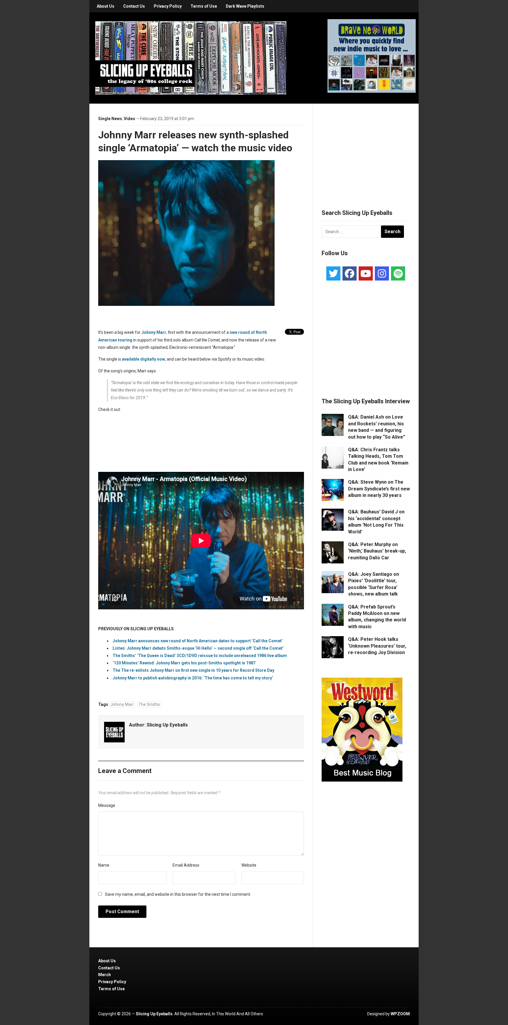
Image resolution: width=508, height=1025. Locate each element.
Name (103, 865)
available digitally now (143, 359)
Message (106, 805)
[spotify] (398, 273)
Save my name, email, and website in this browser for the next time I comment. (178, 894)
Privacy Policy (168, 6)
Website (248, 865)
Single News (110, 118)
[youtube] (366, 273)
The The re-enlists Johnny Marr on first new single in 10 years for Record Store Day (193, 670)
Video (129, 118)
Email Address (186, 865)
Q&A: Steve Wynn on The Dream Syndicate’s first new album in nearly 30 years (379, 488)
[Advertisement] (366, 149)
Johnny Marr (153, 332)
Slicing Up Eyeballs (167, 725)
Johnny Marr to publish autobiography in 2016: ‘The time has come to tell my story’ (193, 678)
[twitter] (333, 273)
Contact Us (134, 6)
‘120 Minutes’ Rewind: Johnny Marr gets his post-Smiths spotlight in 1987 (184, 663)
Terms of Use (203, 6)
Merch (104, 974)
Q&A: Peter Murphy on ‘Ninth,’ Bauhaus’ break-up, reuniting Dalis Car (377, 551)
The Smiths (149, 704)
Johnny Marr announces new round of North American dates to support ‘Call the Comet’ (198, 640)
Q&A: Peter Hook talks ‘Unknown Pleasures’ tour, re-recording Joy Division (377, 645)
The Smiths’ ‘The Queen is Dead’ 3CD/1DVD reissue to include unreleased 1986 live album (200, 655)
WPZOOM (400, 1013)
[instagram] (382, 273)
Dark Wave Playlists (245, 6)
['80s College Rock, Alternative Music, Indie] (190, 57)
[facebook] (349, 273)
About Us (105, 6)
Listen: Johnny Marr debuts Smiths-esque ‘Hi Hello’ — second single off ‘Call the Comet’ (199, 648)
